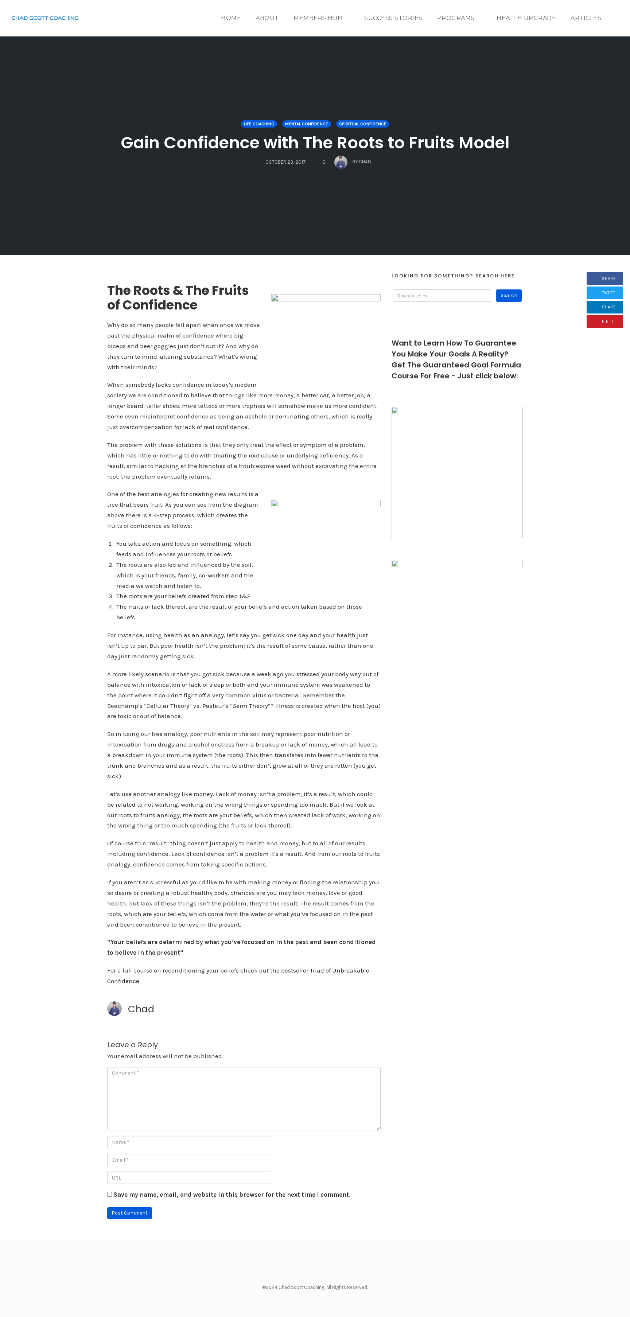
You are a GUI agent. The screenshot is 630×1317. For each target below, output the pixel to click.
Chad (141, 1009)
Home (231, 18)
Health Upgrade (526, 18)
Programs (456, 18)
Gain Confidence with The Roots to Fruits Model (315, 142)
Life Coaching (259, 123)
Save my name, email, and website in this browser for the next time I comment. (231, 1194)
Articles (586, 18)
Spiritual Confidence (362, 123)
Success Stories (393, 18)
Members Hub (317, 18)
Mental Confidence (306, 123)
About (267, 18)
